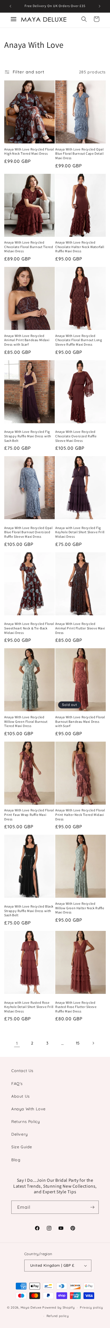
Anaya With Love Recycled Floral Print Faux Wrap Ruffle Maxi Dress (29, 814)
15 (78, 1043)
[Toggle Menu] (13, 19)
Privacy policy (91, 1307)
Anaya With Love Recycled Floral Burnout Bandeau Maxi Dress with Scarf (80, 721)
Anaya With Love (28, 1108)
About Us (20, 1096)
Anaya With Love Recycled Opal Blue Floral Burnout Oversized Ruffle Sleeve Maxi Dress (28, 532)
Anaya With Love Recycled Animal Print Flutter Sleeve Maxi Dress (80, 628)
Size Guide (21, 1146)
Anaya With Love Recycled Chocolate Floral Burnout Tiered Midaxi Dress (28, 246)
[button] (84, 19)
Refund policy (58, 1316)
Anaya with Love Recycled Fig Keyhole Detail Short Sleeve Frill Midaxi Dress (80, 532)
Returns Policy (25, 1121)
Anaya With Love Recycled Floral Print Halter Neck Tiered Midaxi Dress (80, 814)
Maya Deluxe (31, 1307)
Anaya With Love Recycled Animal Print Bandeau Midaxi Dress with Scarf (26, 340)
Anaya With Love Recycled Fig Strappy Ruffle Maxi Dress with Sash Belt (27, 435)
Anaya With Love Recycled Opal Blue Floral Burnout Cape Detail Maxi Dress (79, 153)
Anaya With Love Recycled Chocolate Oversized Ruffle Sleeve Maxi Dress (76, 435)
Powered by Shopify (58, 1307)
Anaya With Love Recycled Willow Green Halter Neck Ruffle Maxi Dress (79, 907)
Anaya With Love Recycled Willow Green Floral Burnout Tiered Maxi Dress (25, 721)
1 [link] (17, 1043)
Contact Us (22, 1070)
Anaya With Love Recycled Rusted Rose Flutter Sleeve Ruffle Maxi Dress (76, 1006)
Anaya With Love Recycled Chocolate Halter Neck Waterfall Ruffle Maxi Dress (79, 246)
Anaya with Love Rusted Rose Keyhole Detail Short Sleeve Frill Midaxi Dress (29, 1006)
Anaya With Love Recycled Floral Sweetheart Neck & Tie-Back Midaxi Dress (29, 628)
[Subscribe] (92, 1207)
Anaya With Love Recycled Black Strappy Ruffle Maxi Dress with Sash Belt (29, 910)
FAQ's (17, 1083)
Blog (15, 1159)
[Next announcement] (99, 6)
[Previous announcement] (10, 6)
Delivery (19, 1134)
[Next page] (93, 1043)
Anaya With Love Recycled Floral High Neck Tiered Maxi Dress (29, 151)
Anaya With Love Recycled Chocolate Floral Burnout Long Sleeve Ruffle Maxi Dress (78, 340)
